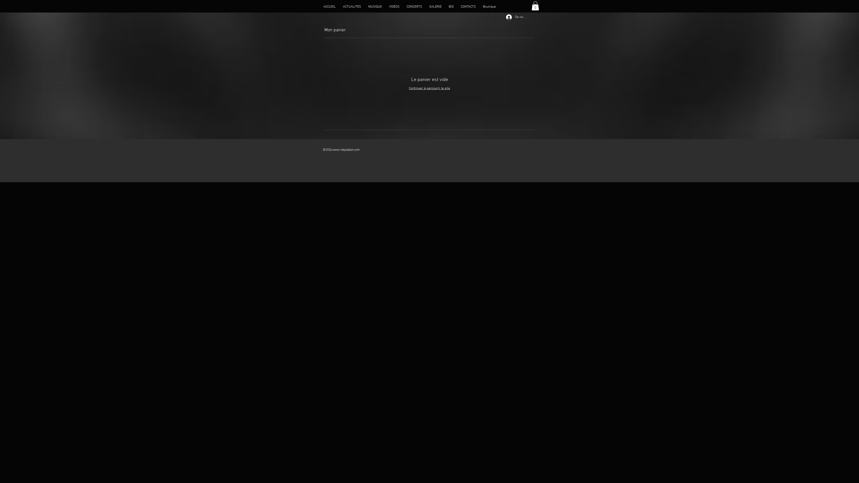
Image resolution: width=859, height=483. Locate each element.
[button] (535, 6)
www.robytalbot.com (346, 150)
